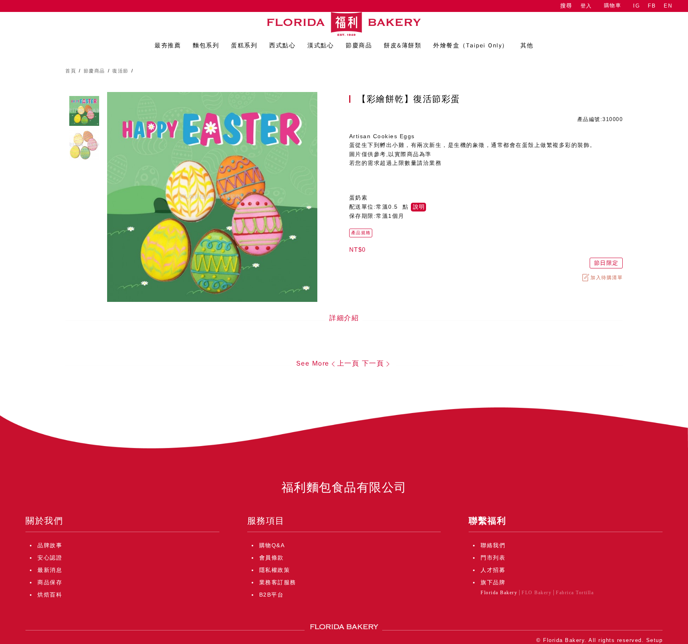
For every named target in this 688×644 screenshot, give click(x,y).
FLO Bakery (536, 592)
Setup (654, 640)
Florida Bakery (499, 592)
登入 (586, 6)
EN (668, 6)
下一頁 (373, 363)
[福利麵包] (344, 24)
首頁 (70, 71)
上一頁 (348, 363)
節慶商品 (94, 71)
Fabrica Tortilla (575, 592)
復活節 (120, 71)
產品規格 (361, 232)
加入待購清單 (606, 277)
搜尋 (566, 6)
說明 (419, 207)
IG (636, 6)
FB (652, 6)
